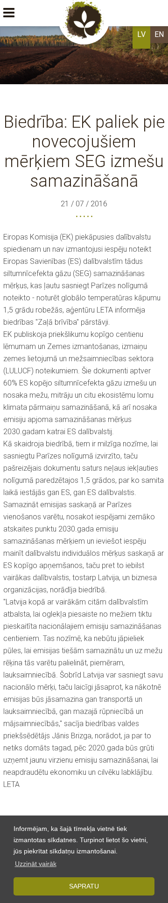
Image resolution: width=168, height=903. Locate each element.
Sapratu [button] (84, 886)
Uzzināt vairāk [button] (35, 863)
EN (159, 34)
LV (141, 34)
